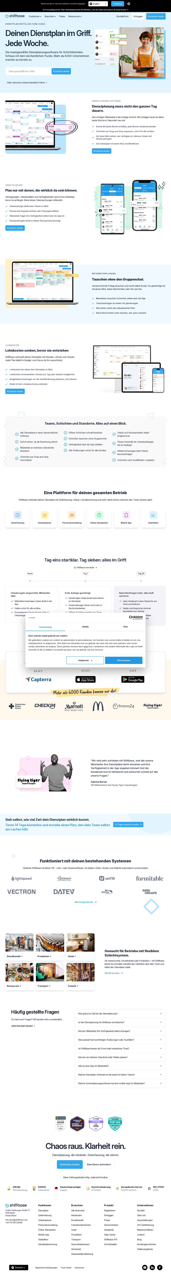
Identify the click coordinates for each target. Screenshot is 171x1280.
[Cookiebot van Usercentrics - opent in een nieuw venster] (131, 618)
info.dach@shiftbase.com (16, 1220)
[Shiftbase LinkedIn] (152, 1267)
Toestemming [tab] (45, 627)
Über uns (141, 1215)
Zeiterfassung (44, 1215)
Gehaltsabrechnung (47, 1244)
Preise (62, 16)
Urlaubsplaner (44, 1220)
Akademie (109, 1229)
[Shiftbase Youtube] (144, 1267)
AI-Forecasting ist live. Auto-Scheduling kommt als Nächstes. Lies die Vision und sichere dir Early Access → (85, 10)
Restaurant (76, 1215)
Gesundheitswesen (80, 1244)
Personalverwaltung (47, 1225)
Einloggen (138, 16)
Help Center (109, 1234)
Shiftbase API (110, 1239)
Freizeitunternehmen (81, 1225)
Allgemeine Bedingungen (46, 1267)
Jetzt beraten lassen (22, 1025)
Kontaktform (122, 16)
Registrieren (109, 1210)
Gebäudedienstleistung (82, 1254)
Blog (139, 1239)
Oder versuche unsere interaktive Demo (26, 82)
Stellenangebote (145, 1249)
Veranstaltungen (145, 1220)
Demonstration (111, 1225)
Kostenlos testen (156, 16)
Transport (76, 1239)
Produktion (76, 1234)
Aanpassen (83, 660)
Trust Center (66, 1267)
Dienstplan (43, 1210)
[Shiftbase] (15, 16)
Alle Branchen (78, 1210)
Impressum (79, 1267)
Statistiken (43, 1239)
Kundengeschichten (146, 1244)
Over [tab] (125, 626)
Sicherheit (76, 1249)
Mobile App (43, 1234)
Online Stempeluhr (47, 1229)
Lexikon (141, 1234)
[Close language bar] (128, 3)
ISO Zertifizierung (145, 1225)
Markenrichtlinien (145, 1229)
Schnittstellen (110, 1244)
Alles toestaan (123, 660)
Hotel (73, 1229)
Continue (117, 3)
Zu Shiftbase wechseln (84, 567)
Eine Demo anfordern (99, 1164)
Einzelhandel (77, 1220)
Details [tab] (85, 626)
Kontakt (141, 1210)
